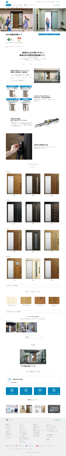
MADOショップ (21, 440)
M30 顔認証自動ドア (14, 382)
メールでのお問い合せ (36, 435)
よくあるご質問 (47, 1)
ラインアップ (11, 46)
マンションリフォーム (22, 430)
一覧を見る (27, 337)
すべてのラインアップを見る (12, 285)
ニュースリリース (49, 437)
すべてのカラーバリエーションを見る (13, 311)
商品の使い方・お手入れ (36, 426)
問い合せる (58, 34)
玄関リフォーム (21, 426)
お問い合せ (40, 393)
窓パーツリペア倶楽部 (22, 442)
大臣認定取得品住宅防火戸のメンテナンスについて (39, 430)
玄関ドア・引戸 (8, 426)
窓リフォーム (21, 425)
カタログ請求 (12, 393)
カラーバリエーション (19, 46)
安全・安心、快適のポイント (37, 434)
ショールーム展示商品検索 (50, 430)
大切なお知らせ (49, 436)
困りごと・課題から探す (22, 432)
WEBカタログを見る (9, 434)
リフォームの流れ (21, 435)
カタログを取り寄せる (51, 34)
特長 (23, 64)
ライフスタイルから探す (22, 433)
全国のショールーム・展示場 (51, 425)
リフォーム (13, 5)
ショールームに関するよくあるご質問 (52, 431)
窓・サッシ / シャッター (9, 425)
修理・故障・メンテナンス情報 (54, 393)
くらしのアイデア (19, 5)
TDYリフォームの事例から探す (23, 439)
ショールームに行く (26, 393)
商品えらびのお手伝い (9, 435)
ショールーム (32, 5)
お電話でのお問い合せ (36, 436)
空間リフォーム (21, 431)
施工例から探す (8, 433)
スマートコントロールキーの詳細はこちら (17, 80)
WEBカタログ (42, 1)
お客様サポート (26, 5)
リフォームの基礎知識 (22, 434)
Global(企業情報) (37, 1)
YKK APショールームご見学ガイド (51, 426)
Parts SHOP (21, 441)
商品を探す (8, 5)
